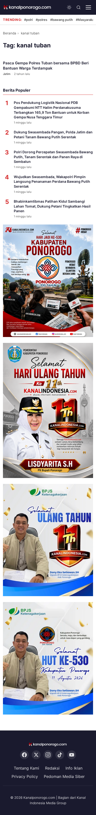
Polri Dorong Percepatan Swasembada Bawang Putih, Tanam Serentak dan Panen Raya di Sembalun (53, 157)
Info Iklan (73, 768)
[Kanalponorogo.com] (27, 7)
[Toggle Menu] (88, 7)
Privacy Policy (25, 776)
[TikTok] (59, 754)
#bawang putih (61, 20)
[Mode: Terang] (69, 7)
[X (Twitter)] (36, 754)
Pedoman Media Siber (64, 776)
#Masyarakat (85, 20)
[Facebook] (24, 754)
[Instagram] (48, 754)
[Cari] (78, 7)
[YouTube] (71, 754)
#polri (28, 20)
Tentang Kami (26, 768)
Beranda (9, 33)
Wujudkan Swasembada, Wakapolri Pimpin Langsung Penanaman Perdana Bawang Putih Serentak (52, 181)
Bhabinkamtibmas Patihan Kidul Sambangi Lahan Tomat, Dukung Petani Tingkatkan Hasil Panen (52, 206)
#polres (41, 20)
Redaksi (52, 768)
